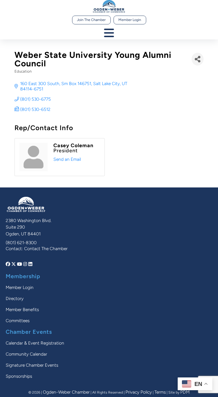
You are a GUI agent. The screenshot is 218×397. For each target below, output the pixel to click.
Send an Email (67, 159)
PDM (185, 392)
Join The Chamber (91, 20)
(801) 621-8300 (21, 242)
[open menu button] (109, 33)
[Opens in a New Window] (8, 264)
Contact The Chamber (46, 248)
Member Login (129, 20)
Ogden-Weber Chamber (66, 392)
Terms (160, 392)
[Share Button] (198, 59)
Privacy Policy (138, 392)
